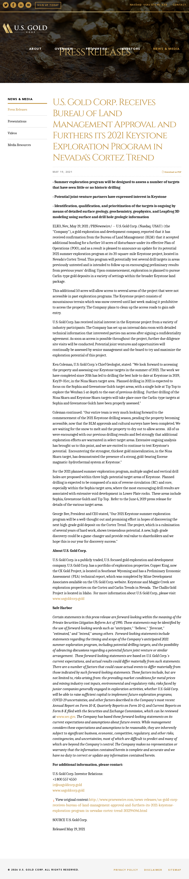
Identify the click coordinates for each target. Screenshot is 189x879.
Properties (96, 49)
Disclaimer (153, 870)
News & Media (166, 49)
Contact (179, 5)
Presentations (17, 121)
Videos (12, 133)
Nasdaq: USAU (148, 5)
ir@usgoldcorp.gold (67, 785)
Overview (64, 49)
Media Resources (19, 145)
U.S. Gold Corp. (31, 870)
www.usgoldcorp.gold (68, 599)
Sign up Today (48, 5)
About (35, 49)
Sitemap (174, 870)
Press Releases (17, 110)
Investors (130, 49)
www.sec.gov (65, 717)
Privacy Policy (126, 870)
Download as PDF (172, 172)
